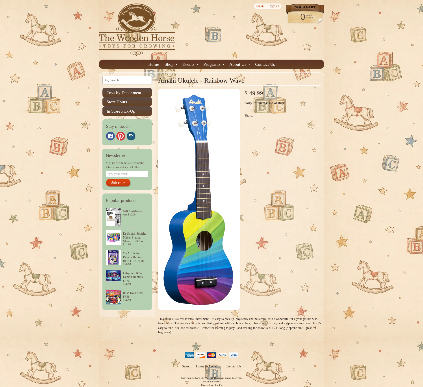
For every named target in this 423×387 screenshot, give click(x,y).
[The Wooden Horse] (137, 53)
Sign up (274, 6)
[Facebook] (110, 136)
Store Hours (117, 102)
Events (188, 64)
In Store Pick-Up (121, 111)
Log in (260, 6)
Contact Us (265, 64)
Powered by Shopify (211, 385)
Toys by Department (124, 92)
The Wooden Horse (210, 377)
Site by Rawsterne (211, 381)
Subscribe (118, 182)
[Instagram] (131, 136)
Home (153, 64)
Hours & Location (208, 366)
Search (186, 366)
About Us (237, 64)
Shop (169, 64)
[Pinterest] (120, 136)
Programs (212, 64)
